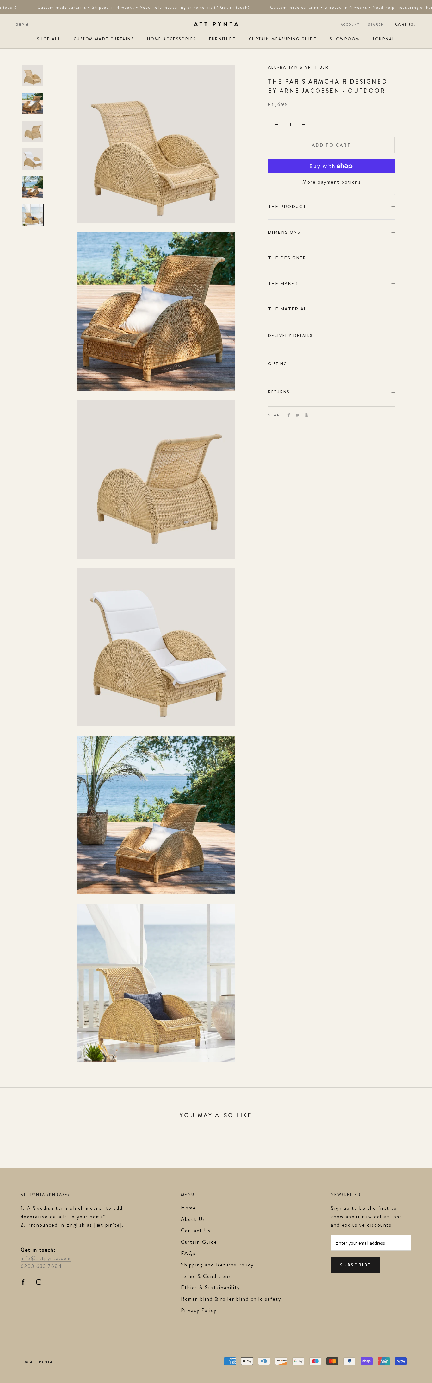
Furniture (222, 39)
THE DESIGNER (288, 258)
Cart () (405, 24)
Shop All (48, 39)
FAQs (188, 1253)
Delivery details (290, 335)
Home (188, 1207)
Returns (279, 392)
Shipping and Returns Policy (217, 1264)
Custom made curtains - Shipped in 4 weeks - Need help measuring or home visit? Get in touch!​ (135, 7)
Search (376, 24)
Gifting (277, 364)
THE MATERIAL (287, 308)
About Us (193, 1219)
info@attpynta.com (46, 1258)
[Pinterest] (306, 415)
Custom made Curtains (104, 39)
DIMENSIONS (284, 232)
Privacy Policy (199, 1310)
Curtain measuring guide (283, 39)
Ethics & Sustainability (210, 1287)
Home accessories (171, 39)
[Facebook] (289, 415)
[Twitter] (297, 415)
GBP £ (22, 24)
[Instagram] (38, 1281)
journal (384, 39)
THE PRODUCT (287, 206)
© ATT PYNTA (39, 1362)
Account (350, 24)
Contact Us (196, 1230)
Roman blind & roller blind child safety (231, 1299)
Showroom (344, 39)
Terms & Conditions (206, 1276)
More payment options (331, 182)
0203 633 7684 (41, 1266)
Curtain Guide (199, 1242)
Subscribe (355, 1265)
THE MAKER (283, 283)
